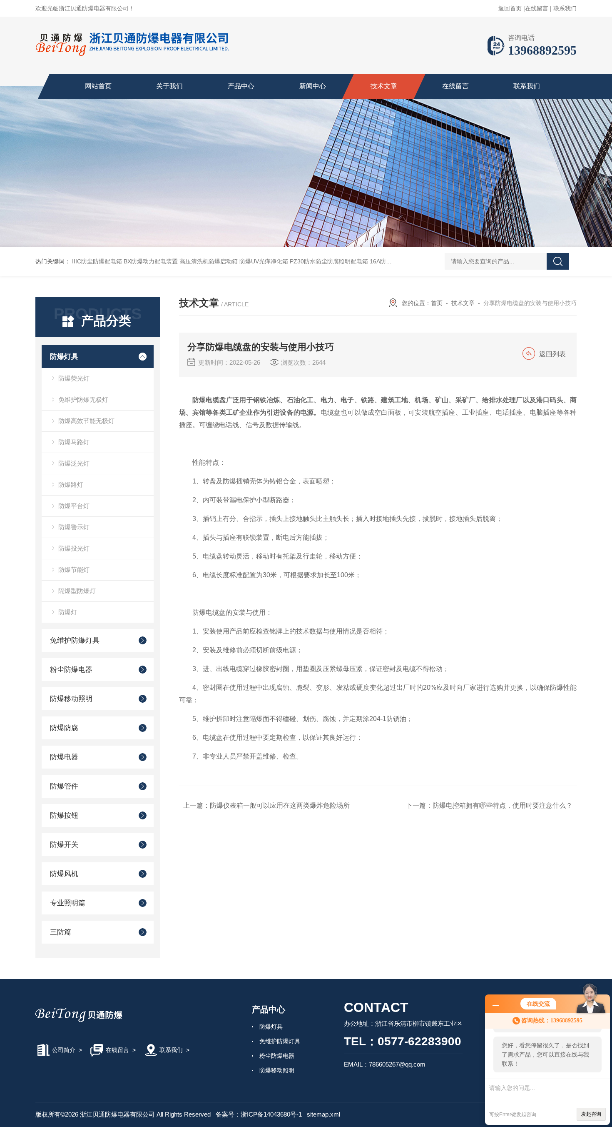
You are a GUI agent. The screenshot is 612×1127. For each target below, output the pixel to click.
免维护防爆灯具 (75, 640)
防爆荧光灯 (74, 378)
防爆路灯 (70, 484)
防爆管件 (64, 786)
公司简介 (63, 1050)
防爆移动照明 (71, 699)
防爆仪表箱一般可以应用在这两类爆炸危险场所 (280, 805)
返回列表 (552, 354)
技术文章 (384, 86)
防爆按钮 (64, 815)
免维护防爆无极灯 (83, 399)
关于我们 (169, 86)
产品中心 (241, 86)
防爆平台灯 (74, 505)
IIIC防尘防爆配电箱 (97, 261)
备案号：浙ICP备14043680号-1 (259, 1114)
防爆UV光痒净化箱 (263, 261)
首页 (437, 303)
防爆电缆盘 (209, 399)
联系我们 (565, 8)
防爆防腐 (64, 728)
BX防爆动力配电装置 (151, 261)
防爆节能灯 (74, 569)
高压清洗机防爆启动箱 (208, 261)
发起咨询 (591, 1114)
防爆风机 (64, 874)
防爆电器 (64, 757)
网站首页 (98, 86)
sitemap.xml (323, 1114)
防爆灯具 (64, 357)
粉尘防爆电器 (71, 670)
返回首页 (510, 8)
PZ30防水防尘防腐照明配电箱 (329, 261)
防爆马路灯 (74, 442)
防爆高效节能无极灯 (86, 420)
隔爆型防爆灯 (77, 590)
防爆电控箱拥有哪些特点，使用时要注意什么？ (502, 805)
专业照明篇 (67, 903)
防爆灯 (67, 612)
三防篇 (60, 932)
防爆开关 (64, 845)
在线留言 (536, 8)
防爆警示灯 (74, 527)
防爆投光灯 (74, 548)
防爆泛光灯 (74, 463)
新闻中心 (312, 86)
